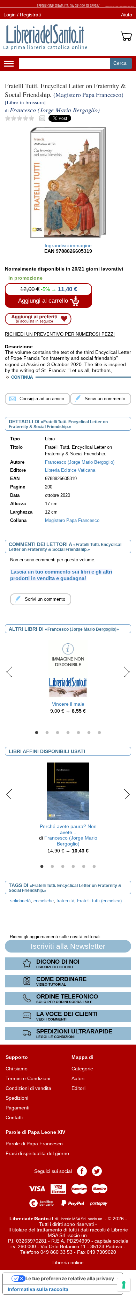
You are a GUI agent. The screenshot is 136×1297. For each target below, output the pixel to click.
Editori (78, 1088)
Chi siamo (17, 1068)
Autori (77, 1078)
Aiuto (126, 14)
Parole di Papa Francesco (34, 1143)
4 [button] (68, 732)
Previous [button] (9, 671)
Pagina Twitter (97, 1171)
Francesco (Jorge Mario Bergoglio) (70, 841)
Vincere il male (68, 704)
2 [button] (47, 732)
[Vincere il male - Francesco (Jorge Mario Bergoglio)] (67, 669)
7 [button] (99, 732)
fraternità (65, 900)
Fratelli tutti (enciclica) (99, 900)
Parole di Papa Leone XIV (35, 1132)
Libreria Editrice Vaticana (70, 470)
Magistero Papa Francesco (72, 520)
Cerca (120, 63)
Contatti (14, 1117)
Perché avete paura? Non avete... (68, 829)
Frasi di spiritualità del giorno (37, 1153)
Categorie (82, 1068)
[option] (68, 679)
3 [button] (57, 732)
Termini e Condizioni (28, 1078)
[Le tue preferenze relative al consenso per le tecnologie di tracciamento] (123, 1284)
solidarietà (20, 900)
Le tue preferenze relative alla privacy (69, 1278)
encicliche (43, 900)
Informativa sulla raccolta (38, 1289)
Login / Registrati (22, 14)
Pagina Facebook (82, 1171)
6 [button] (88, 732)
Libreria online (68, 1262)
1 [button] (36, 732)
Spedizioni (17, 1098)
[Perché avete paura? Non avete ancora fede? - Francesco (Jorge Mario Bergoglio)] (68, 791)
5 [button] (78, 732)
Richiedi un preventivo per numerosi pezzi (60, 334)
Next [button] (126, 671)
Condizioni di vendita (28, 1088)
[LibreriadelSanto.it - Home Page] (45, 37)
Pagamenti (17, 1107)
